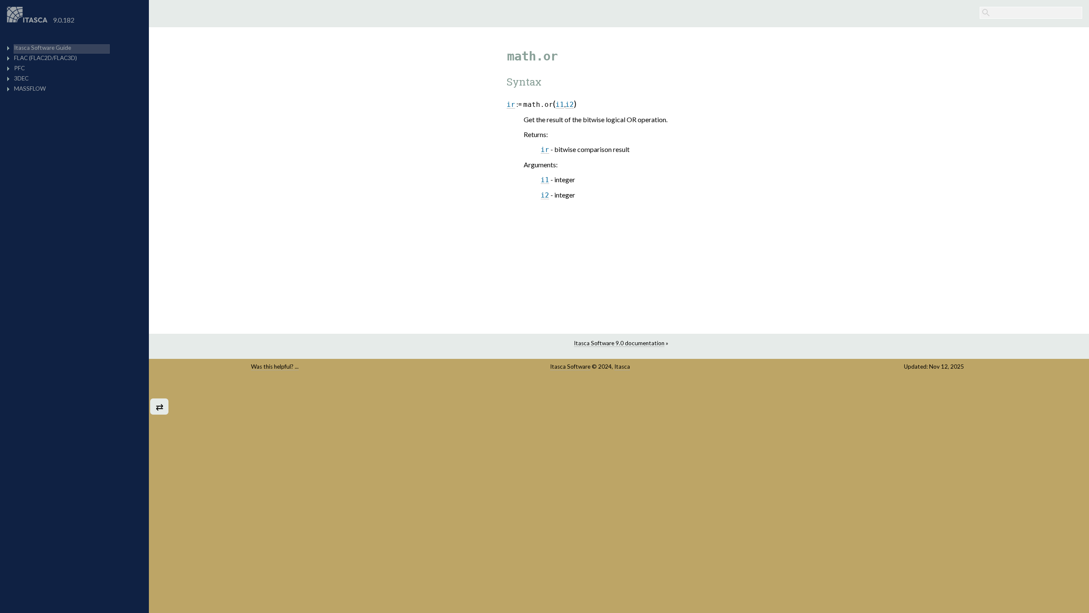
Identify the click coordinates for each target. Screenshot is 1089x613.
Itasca (622, 366)
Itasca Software (570, 366)
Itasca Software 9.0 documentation (619, 343)
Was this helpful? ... (275, 366)
